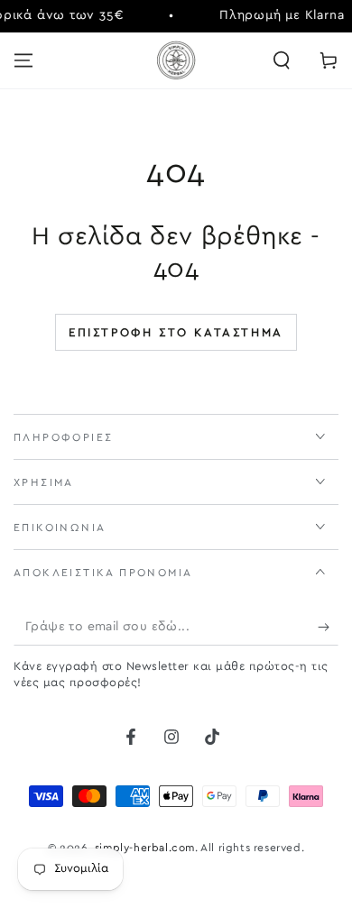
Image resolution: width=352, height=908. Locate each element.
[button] (281, 60)
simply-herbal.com (145, 847)
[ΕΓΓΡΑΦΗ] (328, 627)
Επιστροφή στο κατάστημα (176, 333)
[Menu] (23, 60)
